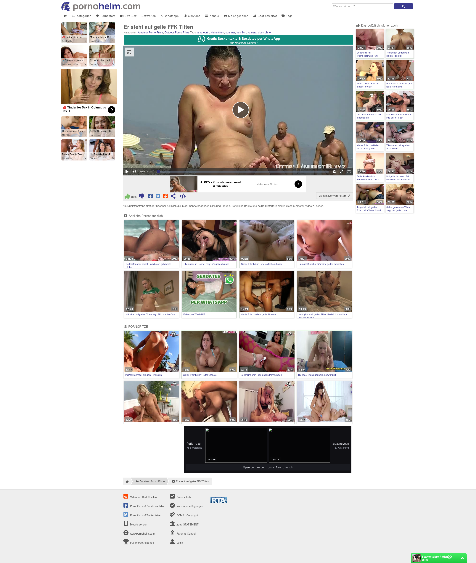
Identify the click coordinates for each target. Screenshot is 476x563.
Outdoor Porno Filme (177, 32)
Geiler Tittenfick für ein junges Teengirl (368, 85)
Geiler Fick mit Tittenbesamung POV (367, 54)
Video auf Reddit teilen (143, 497)
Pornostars (107, 16)
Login (179, 542)
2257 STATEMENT (187, 524)
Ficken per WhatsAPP (194, 314)
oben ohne (264, 32)
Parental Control (186, 533)
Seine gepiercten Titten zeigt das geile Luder (398, 208)
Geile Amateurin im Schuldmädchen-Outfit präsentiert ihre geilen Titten (368, 181)
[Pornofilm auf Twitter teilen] (158, 197)
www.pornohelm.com (142, 533)
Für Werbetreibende (141, 542)
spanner (230, 32)
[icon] (65, 16)
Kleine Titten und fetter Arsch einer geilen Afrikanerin (368, 148)
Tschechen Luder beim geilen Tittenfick (397, 54)
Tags (289, 16)
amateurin (203, 32)
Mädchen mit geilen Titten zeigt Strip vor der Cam (150, 314)
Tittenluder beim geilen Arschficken (398, 147)
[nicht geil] (141, 197)
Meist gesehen (237, 16)
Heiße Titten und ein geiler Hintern (258, 314)
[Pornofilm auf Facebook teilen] (150, 197)
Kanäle (214, 16)
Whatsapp (171, 16)
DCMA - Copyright (187, 515)
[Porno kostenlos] (102, 10)
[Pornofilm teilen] (173, 197)
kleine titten (217, 32)
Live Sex (130, 16)
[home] (126, 481)
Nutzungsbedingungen (189, 506)
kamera (252, 32)
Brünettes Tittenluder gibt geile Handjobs (399, 85)
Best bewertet (267, 16)
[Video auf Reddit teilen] (165, 197)
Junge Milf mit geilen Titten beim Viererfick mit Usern (369, 210)
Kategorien (83, 16)
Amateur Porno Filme (150, 32)
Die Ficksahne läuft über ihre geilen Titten (398, 116)
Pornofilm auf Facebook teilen (147, 506)
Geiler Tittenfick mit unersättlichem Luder (261, 263)
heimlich (241, 32)
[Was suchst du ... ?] (403, 6)
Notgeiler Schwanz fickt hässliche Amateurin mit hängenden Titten (398, 179)
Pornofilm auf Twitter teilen (145, 515)
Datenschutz (183, 497)
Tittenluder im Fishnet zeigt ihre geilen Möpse (206, 263)
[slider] (243, 171)
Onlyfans (193, 16)
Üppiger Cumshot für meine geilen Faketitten (321, 263)
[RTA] (218, 502)
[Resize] (341, 171)
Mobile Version (138, 524)
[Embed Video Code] (182, 197)
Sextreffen (148, 16)
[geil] (127, 197)
